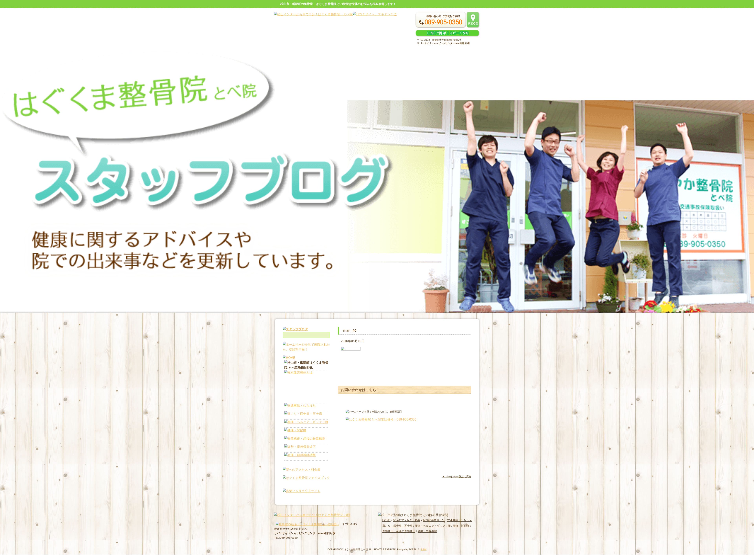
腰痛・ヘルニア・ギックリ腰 (433, 525)
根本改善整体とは (434, 520)
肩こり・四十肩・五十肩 (397, 525)
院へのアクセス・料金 (406, 520)
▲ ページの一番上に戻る (456, 476)
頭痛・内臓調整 (427, 531)
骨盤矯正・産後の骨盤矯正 (398, 531)
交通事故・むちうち (459, 520)
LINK (423, 549)
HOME (386, 520)
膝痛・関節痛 (461, 525)
